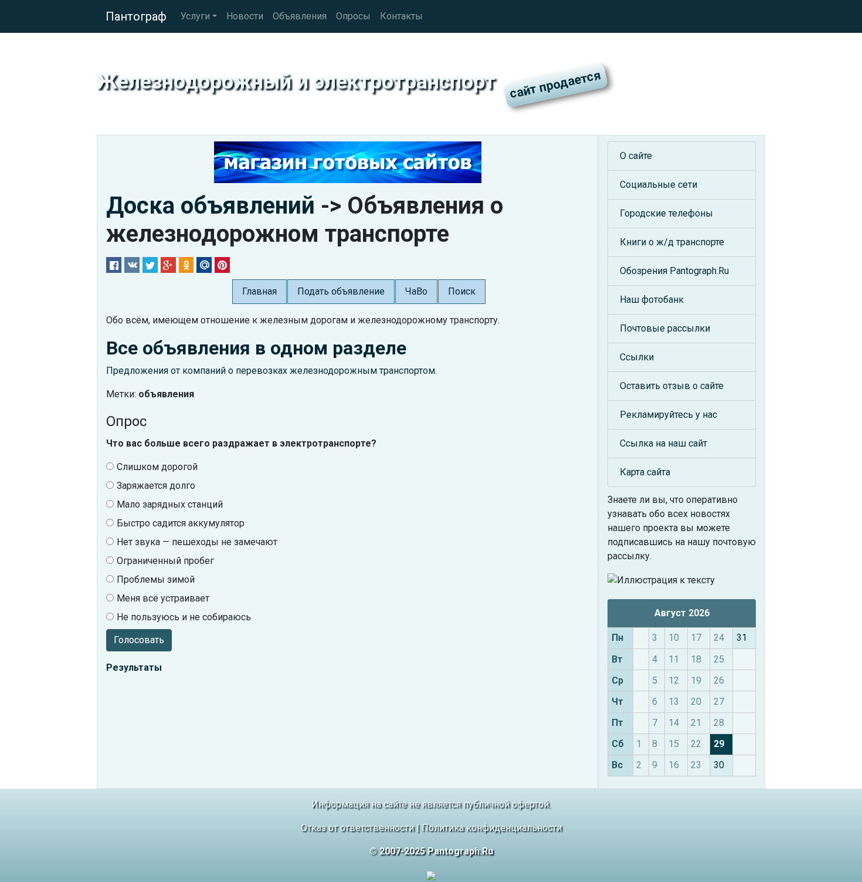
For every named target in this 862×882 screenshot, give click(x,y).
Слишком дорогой (157, 466)
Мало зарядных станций (170, 504)
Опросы (353, 16)
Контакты (401, 16)
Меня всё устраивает (163, 598)
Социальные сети (658, 184)
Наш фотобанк (652, 299)
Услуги (195, 16)
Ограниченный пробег (165, 560)
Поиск (462, 291)
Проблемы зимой (156, 579)
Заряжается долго (156, 485)
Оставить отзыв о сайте (672, 385)
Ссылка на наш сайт (663, 443)
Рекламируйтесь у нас (668, 414)
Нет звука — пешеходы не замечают (197, 542)
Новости (244, 16)
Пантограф (136, 16)
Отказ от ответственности (357, 827)
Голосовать (139, 640)
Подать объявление (341, 291)
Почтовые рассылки (665, 328)
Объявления (300, 16)
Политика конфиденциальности (492, 827)
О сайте (636, 155)
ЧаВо (416, 291)
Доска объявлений (210, 205)
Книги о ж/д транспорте (672, 242)
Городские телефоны (666, 213)
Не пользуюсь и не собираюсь (184, 617)
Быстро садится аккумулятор (181, 523)
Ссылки (637, 357)
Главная (259, 291)
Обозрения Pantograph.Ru (674, 270)
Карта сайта (645, 472)
